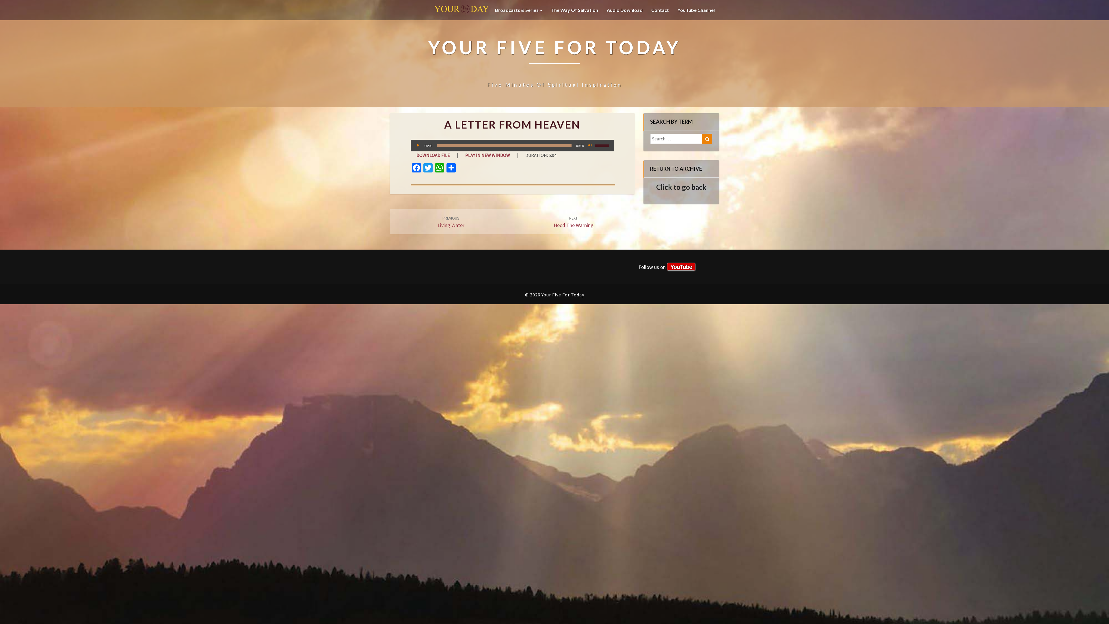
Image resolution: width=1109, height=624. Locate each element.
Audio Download (625, 10)
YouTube (681, 267)
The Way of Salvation (574, 10)
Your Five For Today (462, 10)
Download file (433, 155)
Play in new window (487, 155)
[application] (512, 145)
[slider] (603, 145)
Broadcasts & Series (517, 10)
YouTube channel (696, 10)
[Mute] (590, 145)
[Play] (418, 145)
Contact (660, 10)
